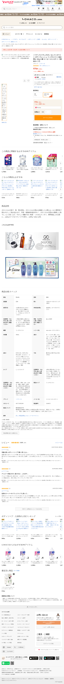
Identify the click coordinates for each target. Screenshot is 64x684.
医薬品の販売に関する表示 (33, 672)
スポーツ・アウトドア (7, 636)
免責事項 (52, 678)
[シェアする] (24, 80)
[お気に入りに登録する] (28, 80)
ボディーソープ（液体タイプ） (10, 41)
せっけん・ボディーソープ (49, 39)
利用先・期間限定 (42, 79)
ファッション (20, 633)
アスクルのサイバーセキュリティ (30, 670)
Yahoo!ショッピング (6, 678)
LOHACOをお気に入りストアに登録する (49, 649)
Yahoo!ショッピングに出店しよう (49, 5)
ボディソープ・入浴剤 (34, 39)
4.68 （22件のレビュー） (45, 65)
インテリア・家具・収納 (7, 639)
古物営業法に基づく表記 (20, 672)
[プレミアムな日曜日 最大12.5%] (32, 14)
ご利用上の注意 (46, 668)
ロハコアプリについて (16, 659)
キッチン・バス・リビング (23, 624)
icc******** (4, 449)
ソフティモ (42, 63)
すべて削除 (16, 570)
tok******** (4, 491)
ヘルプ (60, 5)
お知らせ (4, 668)
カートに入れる (47, 117)
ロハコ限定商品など (6, 614)
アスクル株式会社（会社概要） (9, 674)
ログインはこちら (38, 87)
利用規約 (47, 678)
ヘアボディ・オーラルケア (19, 39)
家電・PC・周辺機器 (22, 639)
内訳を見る (58, 77)
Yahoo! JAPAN (36, 5)
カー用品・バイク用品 (7, 642)
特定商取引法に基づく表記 (45, 670)
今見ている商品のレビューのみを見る (32, 509)
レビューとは (58, 442)
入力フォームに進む (48, 643)
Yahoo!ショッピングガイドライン (9, 680)
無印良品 (19, 642)
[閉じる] (14, 574)
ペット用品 (4, 633)
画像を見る (4, 122)
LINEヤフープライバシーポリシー (19, 678)
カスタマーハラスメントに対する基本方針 (31, 668)
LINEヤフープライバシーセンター (35, 678)
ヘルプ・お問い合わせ (48, 627)
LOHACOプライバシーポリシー (9, 670)
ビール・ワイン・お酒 (22, 621)
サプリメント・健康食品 (7, 630)
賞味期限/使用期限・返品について (42, 142)
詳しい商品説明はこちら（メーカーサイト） (27, 415)
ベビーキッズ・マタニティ (23, 627)
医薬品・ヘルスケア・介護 (23, 630)
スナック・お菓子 (21, 617)
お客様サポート (17, 668)
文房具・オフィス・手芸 (22, 636)
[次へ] (60, 163)
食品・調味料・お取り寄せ (8, 617)
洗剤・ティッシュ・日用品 (8, 624)
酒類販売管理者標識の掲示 (8, 672)
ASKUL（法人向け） (45, 672)
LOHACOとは (10, 668)
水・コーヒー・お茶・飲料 (8, 621)
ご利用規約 (19, 670)
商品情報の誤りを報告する (10, 433)
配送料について (37, 133)
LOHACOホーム (6, 39)
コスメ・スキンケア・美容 (23, 614)
